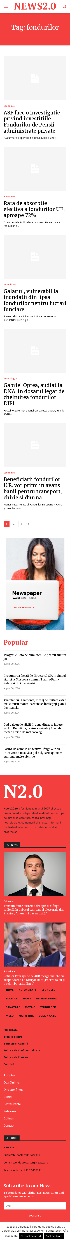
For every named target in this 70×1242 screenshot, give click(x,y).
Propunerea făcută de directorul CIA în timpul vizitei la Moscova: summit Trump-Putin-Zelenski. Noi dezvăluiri (35, 679)
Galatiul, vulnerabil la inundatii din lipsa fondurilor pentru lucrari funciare (35, 300)
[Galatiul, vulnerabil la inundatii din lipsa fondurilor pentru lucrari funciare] (35, 257)
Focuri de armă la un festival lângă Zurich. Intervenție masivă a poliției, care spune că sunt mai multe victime (33, 752)
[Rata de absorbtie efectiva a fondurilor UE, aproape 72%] (35, 169)
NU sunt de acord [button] (31, 1236)
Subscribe (35, 1215)
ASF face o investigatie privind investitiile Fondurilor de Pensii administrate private (32, 121)
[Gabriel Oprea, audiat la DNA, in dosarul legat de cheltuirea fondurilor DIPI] (35, 351)
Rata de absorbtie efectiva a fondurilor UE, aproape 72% (34, 209)
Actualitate (10, 284)
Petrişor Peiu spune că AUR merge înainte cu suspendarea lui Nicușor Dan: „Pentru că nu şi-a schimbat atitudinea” (35, 979)
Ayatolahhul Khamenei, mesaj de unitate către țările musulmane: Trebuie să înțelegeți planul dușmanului (35, 703)
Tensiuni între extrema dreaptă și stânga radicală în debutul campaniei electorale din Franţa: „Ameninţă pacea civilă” (34, 909)
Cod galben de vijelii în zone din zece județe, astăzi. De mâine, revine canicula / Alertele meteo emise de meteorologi (33, 728)
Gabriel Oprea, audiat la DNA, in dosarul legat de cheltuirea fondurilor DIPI (34, 394)
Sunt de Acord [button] (54, 1236)
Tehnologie (10, 378)
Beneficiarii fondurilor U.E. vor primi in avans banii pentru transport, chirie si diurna (33, 488)
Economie (9, 106)
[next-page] (29, 524)
